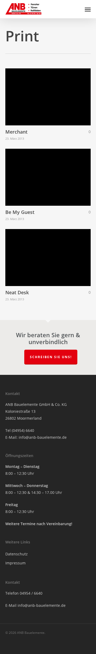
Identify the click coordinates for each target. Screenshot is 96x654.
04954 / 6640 (31, 593)
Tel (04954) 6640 (19, 430)
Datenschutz (16, 553)
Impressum (15, 562)
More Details (49, 92)
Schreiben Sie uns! (51, 357)
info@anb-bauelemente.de (43, 437)
